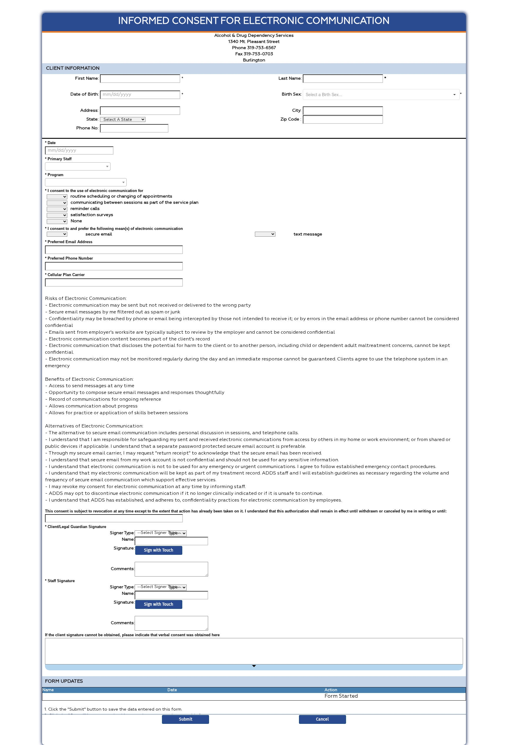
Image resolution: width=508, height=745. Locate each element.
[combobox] (376, 94)
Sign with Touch (158, 550)
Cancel (322, 719)
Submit (185, 719)
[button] (454, 94)
